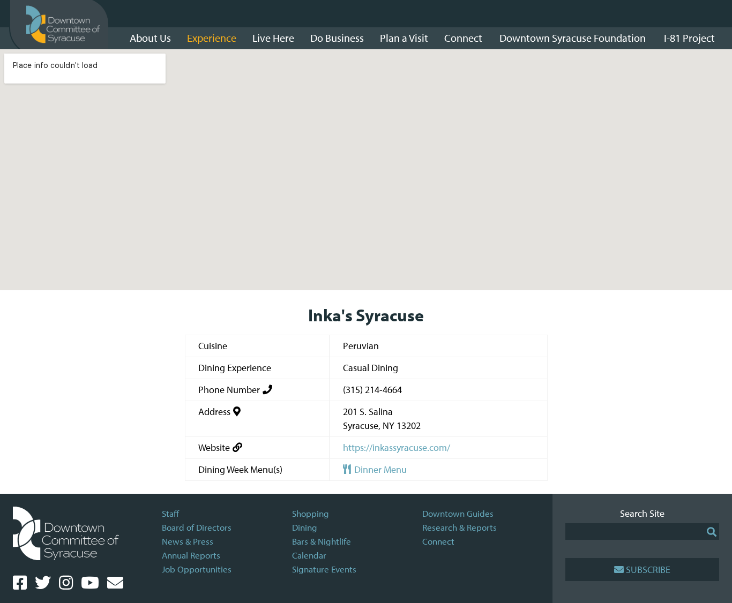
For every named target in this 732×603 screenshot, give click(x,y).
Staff (170, 513)
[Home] (63, 24)
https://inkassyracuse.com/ (396, 447)
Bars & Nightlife (321, 541)
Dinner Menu (379, 469)
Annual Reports (191, 555)
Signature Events (324, 569)
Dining (304, 527)
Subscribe (648, 569)
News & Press (187, 541)
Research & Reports (459, 527)
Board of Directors (196, 527)
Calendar (309, 555)
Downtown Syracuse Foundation (572, 37)
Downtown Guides (458, 513)
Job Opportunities (196, 569)
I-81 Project (689, 37)
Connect (438, 541)
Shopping (310, 513)
